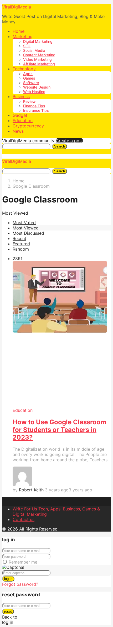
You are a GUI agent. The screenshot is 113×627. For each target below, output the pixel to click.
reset (8, 612)
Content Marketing (39, 55)
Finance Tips (34, 106)
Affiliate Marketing (39, 64)
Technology (24, 68)
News (18, 131)
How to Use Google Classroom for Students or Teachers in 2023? (59, 429)
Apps (28, 73)
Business (21, 96)
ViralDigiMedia (16, 7)
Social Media (34, 50)
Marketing (23, 36)
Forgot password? (20, 584)
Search (59, 146)
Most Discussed (28, 233)
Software (31, 82)
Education (23, 120)
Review (29, 101)
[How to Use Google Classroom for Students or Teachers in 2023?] (62, 334)
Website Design (36, 87)
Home (18, 31)
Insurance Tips (36, 110)
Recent (19, 238)
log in (8, 579)
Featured (21, 243)
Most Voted (24, 222)
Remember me (23, 562)
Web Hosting (34, 91)
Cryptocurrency (28, 125)
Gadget (20, 115)
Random (21, 249)
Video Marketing (37, 59)
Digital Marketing (38, 41)
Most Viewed (26, 227)
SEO (26, 46)
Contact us (23, 519)
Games (29, 78)
